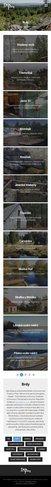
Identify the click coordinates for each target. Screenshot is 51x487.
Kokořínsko (17, 454)
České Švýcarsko (34, 444)
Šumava (27, 439)
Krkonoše (40, 439)
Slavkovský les (16, 444)
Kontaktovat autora (30, 481)
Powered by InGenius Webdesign (25, 483)
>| (33, 375)
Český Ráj (10, 449)
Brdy (17, 439)
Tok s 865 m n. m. (22, 402)
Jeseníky (41, 449)
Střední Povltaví (26, 449)
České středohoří (17, 459)
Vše (8, 439)
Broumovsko (32, 454)
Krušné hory (35, 459)
